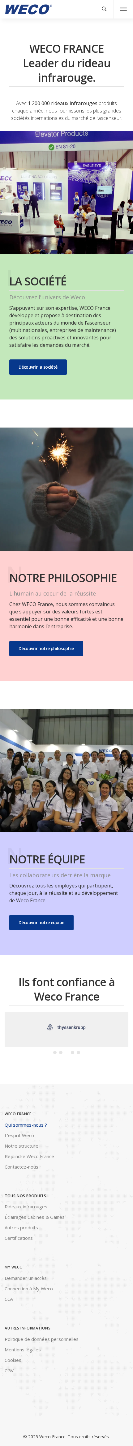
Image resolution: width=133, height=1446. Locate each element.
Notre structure (21, 1146)
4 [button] (72, 1052)
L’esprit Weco (19, 1135)
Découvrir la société (38, 367)
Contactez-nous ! (23, 1167)
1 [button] (55, 1052)
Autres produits (21, 1227)
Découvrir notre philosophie (46, 648)
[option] (66, 1027)
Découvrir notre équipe (41, 922)
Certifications (19, 1238)
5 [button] (78, 1052)
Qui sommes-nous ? (26, 1125)
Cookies (13, 1360)
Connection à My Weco (29, 1288)
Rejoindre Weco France (29, 1156)
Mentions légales (23, 1349)
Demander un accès (26, 1278)
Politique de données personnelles (42, 1339)
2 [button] (60, 1052)
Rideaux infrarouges (26, 1206)
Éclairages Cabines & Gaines (35, 1217)
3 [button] (66, 1052)
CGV (9, 1299)
